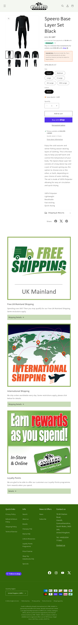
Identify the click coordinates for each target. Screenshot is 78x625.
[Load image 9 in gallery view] (9, 72)
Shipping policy (58, 601)
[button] (4, 5)
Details (11, 491)
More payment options (58, 125)
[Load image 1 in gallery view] (9, 54)
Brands (25, 524)
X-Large (60, 78)
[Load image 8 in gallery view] (35, 63)
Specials (26, 564)
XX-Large (50, 83)
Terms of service (46, 601)
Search (25, 514)
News (41, 514)
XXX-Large (63, 83)
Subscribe (42, 519)
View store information (55, 139)
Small (49, 73)
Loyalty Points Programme (27, 545)
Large (49, 78)
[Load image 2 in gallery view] (18, 54)
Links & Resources (29, 539)
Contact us (60, 545)
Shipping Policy (11, 527)
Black (49, 92)
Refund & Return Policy (11, 520)
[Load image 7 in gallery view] (26, 63)
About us (26, 519)
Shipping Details (15, 317)
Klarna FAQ (26, 534)
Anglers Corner (14, 601)
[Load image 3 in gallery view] (26, 54)
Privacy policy (36, 601)
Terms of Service (11, 532)
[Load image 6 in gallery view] (18, 63)
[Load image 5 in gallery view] (9, 63)
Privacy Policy (11, 514)
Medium (60, 73)
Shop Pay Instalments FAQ (28, 557)
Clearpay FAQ (27, 529)
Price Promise (27, 551)
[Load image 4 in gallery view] (35, 54)
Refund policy (26, 601)
